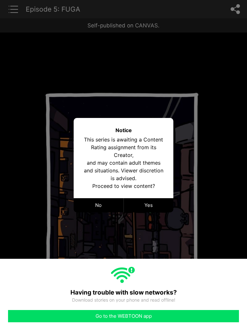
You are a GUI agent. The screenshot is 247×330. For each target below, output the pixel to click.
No (98, 205)
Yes (148, 205)
